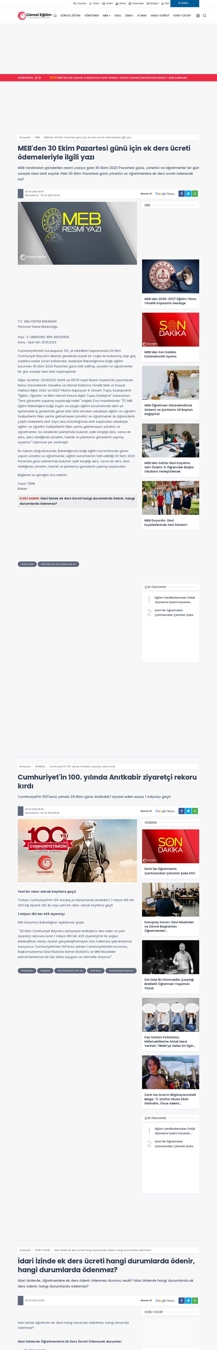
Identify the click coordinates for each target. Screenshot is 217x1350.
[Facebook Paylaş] (182, 193)
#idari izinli (27, 564)
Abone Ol (146, 193)
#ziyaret (45, 970)
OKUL (117, 15)
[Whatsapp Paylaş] (195, 193)
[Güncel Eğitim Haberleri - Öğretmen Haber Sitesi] (35, 15)
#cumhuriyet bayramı (121, 970)
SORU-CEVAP (182, 15)
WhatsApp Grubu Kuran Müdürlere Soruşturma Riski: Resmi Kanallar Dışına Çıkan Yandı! (118, 77)
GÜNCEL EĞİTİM (70, 15)
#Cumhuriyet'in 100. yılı (70, 970)
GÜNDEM (40, 766)
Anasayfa (25, 137)
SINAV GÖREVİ (160, 15)
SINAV (129, 15)
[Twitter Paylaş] (188, 193)
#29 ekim (95, 970)
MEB (105, 15)
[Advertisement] (108, 48)
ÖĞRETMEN (91, 15)
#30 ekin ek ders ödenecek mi (58, 564)
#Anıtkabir (27, 970)
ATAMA (142, 15)
